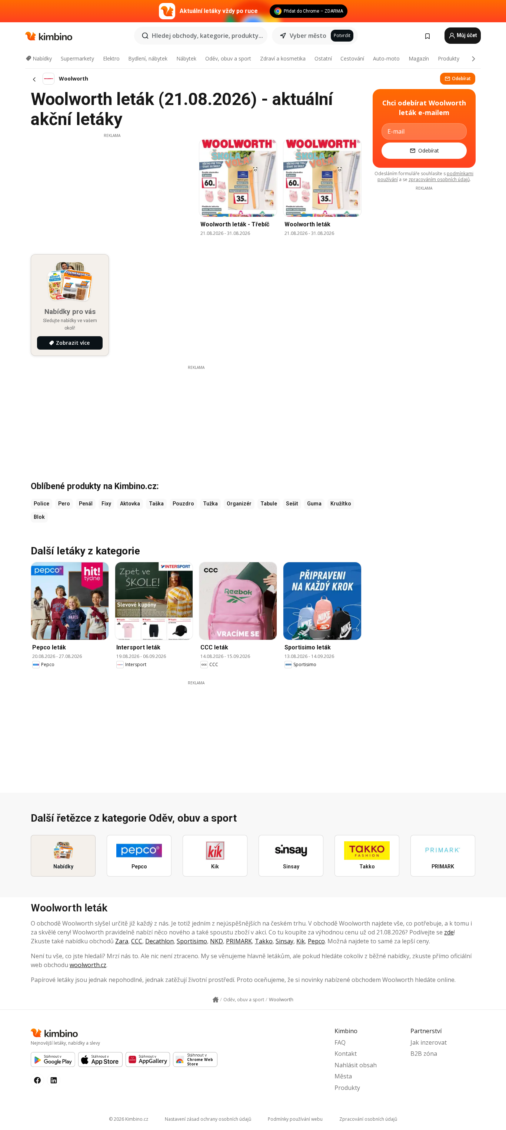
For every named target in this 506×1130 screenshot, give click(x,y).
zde (449, 932)
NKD (216, 941)
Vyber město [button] (308, 36)
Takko (264, 941)
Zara (121, 941)
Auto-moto (386, 58)
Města (343, 1076)
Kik (300, 941)
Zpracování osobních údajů (368, 1119)
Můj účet (466, 35)
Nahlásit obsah (355, 1065)
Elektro (111, 58)
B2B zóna (423, 1053)
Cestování (352, 58)
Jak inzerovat (428, 1042)
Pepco (316, 941)
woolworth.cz (88, 965)
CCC (136, 941)
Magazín (419, 58)
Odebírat (461, 78)
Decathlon (159, 941)
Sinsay (284, 941)
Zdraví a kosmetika (283, 58)
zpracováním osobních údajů (439, 179)
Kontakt (345, 1053)
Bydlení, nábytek (147, 58)
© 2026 (128, 1119)
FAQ (340, 1042)
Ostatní (323, 58)
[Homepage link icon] (216, 1000)
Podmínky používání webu (295, 1119)
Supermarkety (77, 58)
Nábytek (186, 58)
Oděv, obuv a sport (228, 58)
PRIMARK (239, 941)
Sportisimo (192, 941)
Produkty (448, 58)
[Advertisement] (111, 190)
